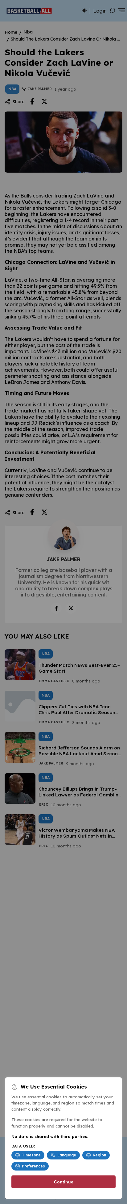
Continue (63, 1181)
